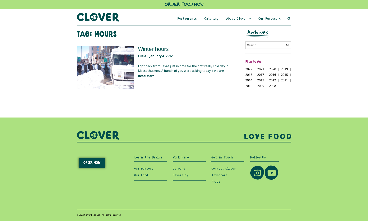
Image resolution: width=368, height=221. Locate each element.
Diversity (180, 175)
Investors (219, 175)
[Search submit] (287, 45)
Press (215, 181)
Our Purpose (143, 168)
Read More (146, 76)
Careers (179, 168)
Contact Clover (223, 168)
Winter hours (153, 49)
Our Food (141, 175)
